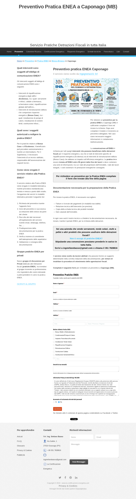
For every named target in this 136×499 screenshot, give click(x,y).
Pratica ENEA (43, 61)
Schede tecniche (94, 52)
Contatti (126, 52)
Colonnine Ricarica (33, 52)
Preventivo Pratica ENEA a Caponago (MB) (68, 6)
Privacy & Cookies (24, 450)
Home (9, 52)
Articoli (20, 436)
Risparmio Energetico (75, 52)
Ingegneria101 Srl (88, 74)
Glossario (21, 446)
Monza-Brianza (58, 61)
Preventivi (19, 52)
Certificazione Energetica (54, 52)
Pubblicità (21, 455)
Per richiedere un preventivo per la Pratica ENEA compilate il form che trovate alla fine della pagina (86, 177)
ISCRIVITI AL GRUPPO (26, 284)
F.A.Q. (19, 441)
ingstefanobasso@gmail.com (54, 459)
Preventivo (29, 61)
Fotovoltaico (108, 52)
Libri (118, 52)
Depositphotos (81, 489)
